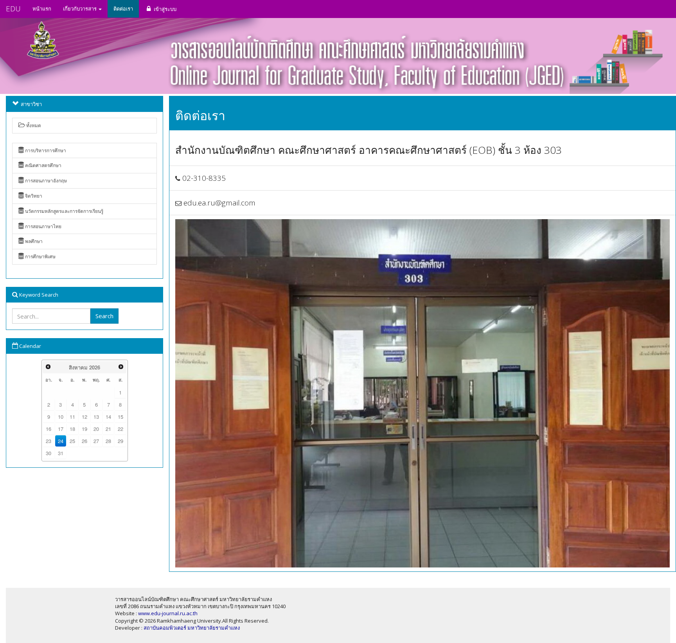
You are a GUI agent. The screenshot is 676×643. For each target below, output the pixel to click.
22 (120, 428)
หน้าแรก (41, 8)
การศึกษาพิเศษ (40, 256)
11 (72, 416)
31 (60, 453)
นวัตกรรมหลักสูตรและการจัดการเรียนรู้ (63, 211)
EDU (13, 9)
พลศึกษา (33, 241)
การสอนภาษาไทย (42, 226)
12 (84, 416)
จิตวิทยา (33, 196)
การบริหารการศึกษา (45, 150)
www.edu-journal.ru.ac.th (168, 613)
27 (96, 441)
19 (84, 428)
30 (48, 453)
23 (48, 441)
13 (96, 416)
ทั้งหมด (33, 125)
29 (120, 441)
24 (60, 441)
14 (108, 416)
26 (84, 441)
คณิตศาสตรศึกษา (42, 165)
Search (104, 316)
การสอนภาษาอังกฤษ (45, 180)
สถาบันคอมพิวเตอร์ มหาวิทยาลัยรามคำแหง (192, 627)
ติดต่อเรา (123, 8)
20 (96, 428)
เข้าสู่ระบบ (164, 9)
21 (108, 428)
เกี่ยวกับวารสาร (80, 8)
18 (72, 428)
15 (120, 416)
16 (48, 428)
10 (60, 416)
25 (72, 441)
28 (108, 441)
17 (60, 428)
